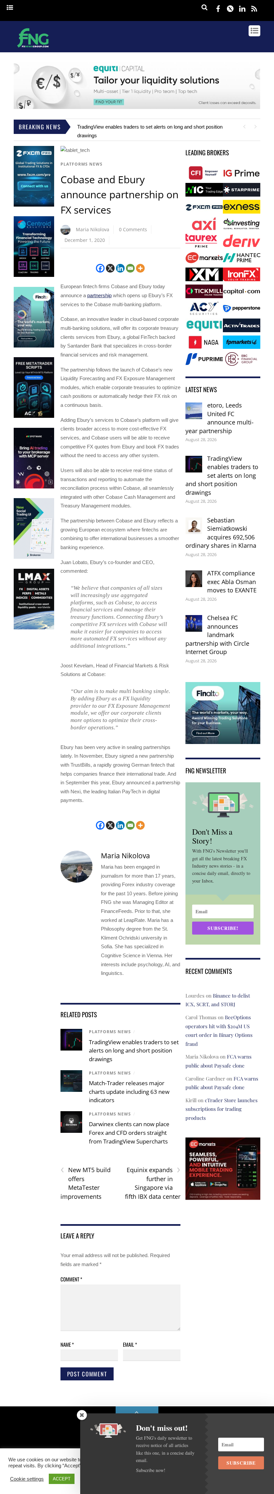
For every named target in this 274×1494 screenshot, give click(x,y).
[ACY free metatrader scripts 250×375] (34, 416)
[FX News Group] (33, 48)
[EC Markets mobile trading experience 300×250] (222, 1195)
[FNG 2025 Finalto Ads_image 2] (222, 739)
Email (130, 1344)
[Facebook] (100, 268)
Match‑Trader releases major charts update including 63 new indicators (129, 1091)
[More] (140, 268)
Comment (71, 1279)
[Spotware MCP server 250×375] (34, 486)
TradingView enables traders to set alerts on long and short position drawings (134, 1050)
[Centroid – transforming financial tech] (34, 275)
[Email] (130, 268)
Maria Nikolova (92, 229)
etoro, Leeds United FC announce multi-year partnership (219, 418)
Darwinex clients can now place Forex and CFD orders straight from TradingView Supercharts (129, 1132)
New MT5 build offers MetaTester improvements (85, 1182)
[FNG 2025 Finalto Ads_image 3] (34, 346)
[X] (110, 268)
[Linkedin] (120, 268)
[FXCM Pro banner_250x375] (34, 205)
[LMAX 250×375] (34, 627)
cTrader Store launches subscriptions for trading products (221, 1109)
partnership (99, 295)
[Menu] (9, 7)
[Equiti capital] (137, 107)
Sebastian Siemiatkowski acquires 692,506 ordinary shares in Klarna (220, 533)
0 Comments (133, 229)
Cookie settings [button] (27, 1479)
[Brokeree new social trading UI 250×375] (34, 557)
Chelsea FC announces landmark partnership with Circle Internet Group (217, 635)
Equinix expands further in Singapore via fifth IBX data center (152, 1182)
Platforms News (81, 164)
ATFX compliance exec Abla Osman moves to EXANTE (232, 581)
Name (67, 1344)
